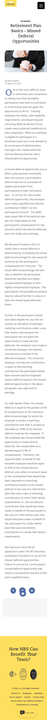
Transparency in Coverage (27, 704)
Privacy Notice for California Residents (27, 701)
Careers (27, 697)
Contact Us (15, 693)
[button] (27, 712)
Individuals (38, 693)
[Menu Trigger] (41, 5)
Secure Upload (15, 697)
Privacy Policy (39, 697)
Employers (27, 693)
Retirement (26, 21)
